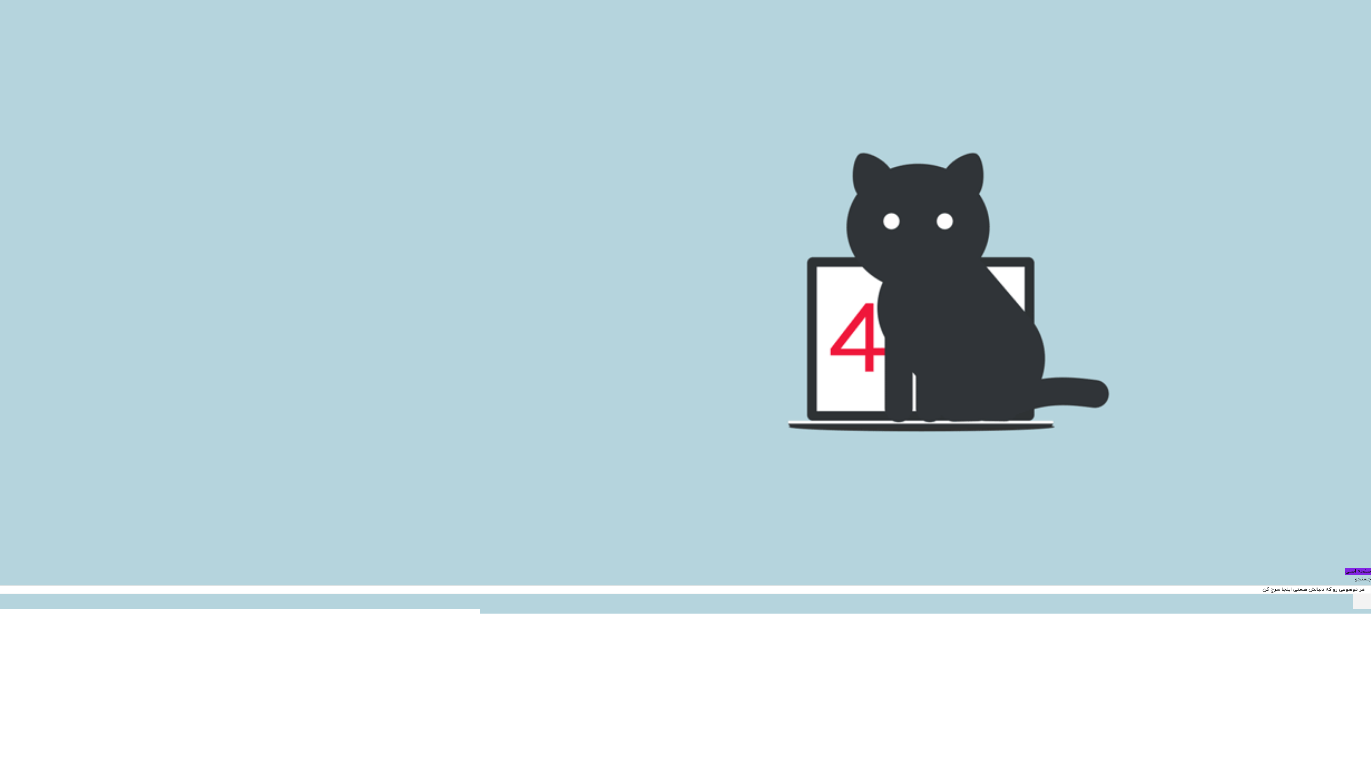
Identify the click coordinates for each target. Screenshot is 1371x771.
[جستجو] (1362, 601)
